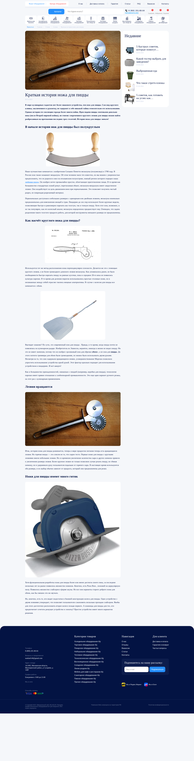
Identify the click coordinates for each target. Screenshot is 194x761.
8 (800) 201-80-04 (31, 651)
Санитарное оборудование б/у (87, 675)
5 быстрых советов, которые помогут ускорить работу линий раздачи (149, 48)
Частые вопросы (160, 648)
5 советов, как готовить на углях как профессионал (149, 97)
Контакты (165, 4)
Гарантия (114, 4)
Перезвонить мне (132, 13)
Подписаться (157, 669)
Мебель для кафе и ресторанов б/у (88, 672)
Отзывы (125, 645)
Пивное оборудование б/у (85, 679)
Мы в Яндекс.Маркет (133, 684)
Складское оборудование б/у (86, 665)
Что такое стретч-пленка (150, 82)
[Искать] (121, 11)
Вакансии (151, 4)
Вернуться (30, 27)
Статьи (127, 4)
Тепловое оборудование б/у (86, 655)
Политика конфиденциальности (158, 705)
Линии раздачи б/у (82, 668)
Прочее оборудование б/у (85, 682)
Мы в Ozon (153, 684)
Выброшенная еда (146, 70)
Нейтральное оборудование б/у (87, 652)
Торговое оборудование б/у (85, 645)
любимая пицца (32, 182)
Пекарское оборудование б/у (86, 648)
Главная (39, 27)
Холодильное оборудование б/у (87, 641)
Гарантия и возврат (161, 645)
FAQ (139, 4)
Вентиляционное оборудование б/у (89, 662)
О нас (80, 4)
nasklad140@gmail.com (33, 658)
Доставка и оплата (97, 4)
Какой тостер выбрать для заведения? (151, 60)
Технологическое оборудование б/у (89, 658)
